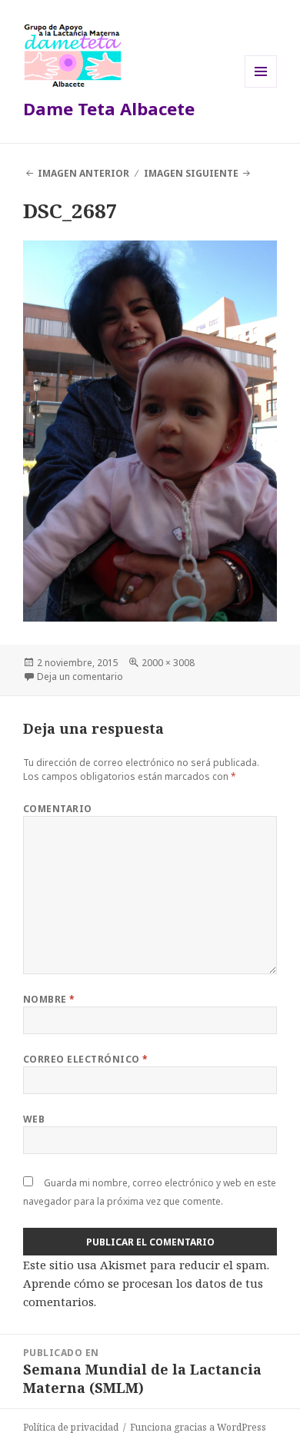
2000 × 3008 (168, 662)
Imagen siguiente (191, 173)
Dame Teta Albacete (109, 108)
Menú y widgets (261, 87)
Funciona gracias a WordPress (198, 1427)
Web (34, 1119)
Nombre (49, 999)
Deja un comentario (80, 676)
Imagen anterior (83, 173)
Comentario (57, 808)
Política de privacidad (70, 1427)
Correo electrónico (85, 1059)
